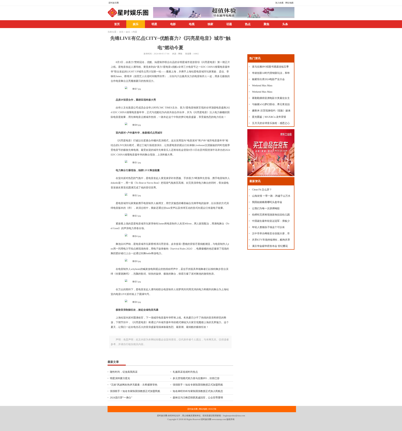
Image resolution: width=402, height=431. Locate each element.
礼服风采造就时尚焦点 (185, 372)
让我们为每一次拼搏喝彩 (266, 208)
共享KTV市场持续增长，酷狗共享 (271, 239)
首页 (117, 24)
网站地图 (289, 3)
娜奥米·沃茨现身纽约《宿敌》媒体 (271, 110)
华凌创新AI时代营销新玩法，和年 (271, 73)
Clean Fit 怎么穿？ (262, 189)
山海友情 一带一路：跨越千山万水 (271, 195)
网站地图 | (203, 409)
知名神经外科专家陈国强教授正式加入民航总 (198, 391)
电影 (173, 24)
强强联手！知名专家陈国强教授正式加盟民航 (198, 384)
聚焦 (266, 24)
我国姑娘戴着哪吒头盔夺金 (267, 202)
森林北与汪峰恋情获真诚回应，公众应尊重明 (198, 397)
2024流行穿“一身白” (121, 397)
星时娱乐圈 (114, 3)
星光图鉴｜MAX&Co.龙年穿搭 (269, 117)
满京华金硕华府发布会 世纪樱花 (270, 246)
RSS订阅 (212, 409)
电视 (192, 24)
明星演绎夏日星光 (120, 378)
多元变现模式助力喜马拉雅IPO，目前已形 (196, 378)
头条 (285, 24)
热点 (248, 24)
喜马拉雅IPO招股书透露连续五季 (270, 66)
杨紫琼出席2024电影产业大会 (268, 79)
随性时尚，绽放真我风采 (124, 372)
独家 (210, 24)
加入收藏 (279, 3)
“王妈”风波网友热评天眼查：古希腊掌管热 (133, 384)
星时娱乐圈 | (192, 409)
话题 (229, 24)
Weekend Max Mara (262, 85)
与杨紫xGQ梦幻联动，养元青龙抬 (271, 104)
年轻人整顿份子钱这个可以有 (268, 227)
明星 (154, 24)
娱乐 (136, 24)
